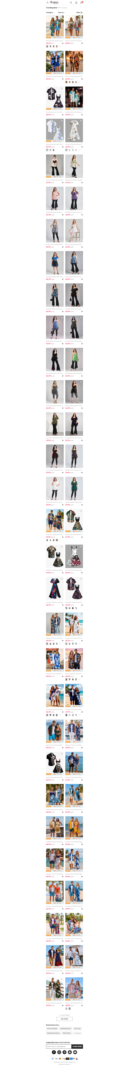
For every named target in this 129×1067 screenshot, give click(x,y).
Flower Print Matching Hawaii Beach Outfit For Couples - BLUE (55, 76)
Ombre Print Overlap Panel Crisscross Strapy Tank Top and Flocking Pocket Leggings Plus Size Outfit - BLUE (55, 244)
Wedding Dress (65, 1028)
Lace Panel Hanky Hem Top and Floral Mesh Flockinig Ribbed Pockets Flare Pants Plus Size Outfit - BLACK (55, 373)
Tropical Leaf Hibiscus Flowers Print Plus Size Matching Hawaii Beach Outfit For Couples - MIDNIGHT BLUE (74, 709)
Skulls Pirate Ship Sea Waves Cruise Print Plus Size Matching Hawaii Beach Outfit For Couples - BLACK (74, 534)
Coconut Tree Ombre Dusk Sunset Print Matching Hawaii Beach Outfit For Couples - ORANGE (74, 76)
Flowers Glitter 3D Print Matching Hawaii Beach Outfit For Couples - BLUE (74, 874)
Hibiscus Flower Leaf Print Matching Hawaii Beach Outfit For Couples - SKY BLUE (74, 970)
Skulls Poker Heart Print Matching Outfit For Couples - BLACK (55, 777)
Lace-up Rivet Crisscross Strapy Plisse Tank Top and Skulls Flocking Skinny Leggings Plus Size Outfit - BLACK (55, 470)
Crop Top (77, 1028)
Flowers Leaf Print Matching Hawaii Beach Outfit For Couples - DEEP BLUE (55, 874)
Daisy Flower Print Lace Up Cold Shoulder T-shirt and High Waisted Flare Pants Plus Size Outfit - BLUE (74, 276)
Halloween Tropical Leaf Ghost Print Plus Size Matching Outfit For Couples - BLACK (74, 602)
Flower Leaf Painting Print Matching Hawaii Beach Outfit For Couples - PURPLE (74, 1003)
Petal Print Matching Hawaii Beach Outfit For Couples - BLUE (55, 970)
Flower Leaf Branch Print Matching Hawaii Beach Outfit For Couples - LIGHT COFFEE (74, 41)
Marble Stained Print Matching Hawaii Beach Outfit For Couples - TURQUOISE (74, 112)
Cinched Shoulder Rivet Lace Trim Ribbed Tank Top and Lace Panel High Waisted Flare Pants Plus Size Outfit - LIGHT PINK (55, 212)
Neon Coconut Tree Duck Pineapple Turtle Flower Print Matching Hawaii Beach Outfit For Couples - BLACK (55, 745)
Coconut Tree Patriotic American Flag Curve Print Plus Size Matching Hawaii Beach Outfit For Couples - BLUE (55, 709)
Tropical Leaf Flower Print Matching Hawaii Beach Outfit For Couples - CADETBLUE (74, 906)
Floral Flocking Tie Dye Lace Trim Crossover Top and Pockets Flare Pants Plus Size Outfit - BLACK (74, 341)
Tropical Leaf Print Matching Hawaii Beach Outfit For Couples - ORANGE (74, 842)
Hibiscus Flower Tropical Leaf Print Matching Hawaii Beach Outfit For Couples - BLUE (55, 674)
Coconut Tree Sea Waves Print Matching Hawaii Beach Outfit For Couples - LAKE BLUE (74, 809)
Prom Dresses (52, 1028)
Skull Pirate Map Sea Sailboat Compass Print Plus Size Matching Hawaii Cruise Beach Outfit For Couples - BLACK (55, 570)
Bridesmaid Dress (53, 1033)
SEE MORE (64, 1019)
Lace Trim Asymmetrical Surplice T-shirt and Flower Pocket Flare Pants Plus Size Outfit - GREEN (55, 438)
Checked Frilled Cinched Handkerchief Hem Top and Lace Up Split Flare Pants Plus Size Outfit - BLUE (55, 309)
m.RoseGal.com (55, 2)
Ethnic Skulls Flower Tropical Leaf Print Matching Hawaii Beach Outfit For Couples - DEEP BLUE (55, 809)
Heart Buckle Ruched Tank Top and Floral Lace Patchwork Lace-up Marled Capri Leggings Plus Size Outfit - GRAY (55, 405)
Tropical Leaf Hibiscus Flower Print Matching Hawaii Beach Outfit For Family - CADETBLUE (55, 534)
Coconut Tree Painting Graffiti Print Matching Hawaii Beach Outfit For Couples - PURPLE (55, 938)
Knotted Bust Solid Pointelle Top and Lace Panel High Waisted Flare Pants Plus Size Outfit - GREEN (74, 373)
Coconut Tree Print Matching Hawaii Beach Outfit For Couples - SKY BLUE (74, 938)
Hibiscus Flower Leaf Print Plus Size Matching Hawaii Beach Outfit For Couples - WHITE (55, 144)
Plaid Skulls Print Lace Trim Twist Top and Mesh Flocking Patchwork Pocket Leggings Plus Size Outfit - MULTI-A (55, 341)
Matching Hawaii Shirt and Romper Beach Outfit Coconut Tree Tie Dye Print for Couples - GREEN (55, 41)
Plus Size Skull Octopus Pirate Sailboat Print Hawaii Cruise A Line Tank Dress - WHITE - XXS (74, 570)
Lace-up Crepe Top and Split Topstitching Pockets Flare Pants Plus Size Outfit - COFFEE (55, 180)
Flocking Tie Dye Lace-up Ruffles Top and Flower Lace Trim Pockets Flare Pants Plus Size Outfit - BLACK (74, 309)
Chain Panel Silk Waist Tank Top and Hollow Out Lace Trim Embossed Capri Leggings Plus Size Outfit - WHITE (74, 244)
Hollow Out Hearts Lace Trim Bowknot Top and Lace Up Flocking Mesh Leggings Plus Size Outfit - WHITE (55, 502)
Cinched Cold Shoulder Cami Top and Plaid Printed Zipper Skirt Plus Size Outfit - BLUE (55, 276)
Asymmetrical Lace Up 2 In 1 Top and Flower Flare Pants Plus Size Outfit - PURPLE (74, 438)
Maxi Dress (66, 1033)
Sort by (61, 12)
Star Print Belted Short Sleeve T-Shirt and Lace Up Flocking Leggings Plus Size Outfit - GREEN (74, 502)
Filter (78, 12)
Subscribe (77, 1046)
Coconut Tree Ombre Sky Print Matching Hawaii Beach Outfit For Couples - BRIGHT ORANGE (55, 906)
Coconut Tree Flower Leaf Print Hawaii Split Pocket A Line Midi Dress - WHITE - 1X (74, 144)
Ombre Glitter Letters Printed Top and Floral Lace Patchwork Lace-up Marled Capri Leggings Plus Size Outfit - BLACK (74, 405)
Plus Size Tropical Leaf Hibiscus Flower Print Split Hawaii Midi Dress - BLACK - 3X (55, 602)
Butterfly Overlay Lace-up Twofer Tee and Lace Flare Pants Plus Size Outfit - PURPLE (74, 212)
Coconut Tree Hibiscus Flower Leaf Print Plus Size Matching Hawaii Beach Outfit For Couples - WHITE (74, 638)
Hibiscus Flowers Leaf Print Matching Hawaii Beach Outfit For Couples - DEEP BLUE (55, 638)
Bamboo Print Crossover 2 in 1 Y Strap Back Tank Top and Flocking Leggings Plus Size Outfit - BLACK (74, 470)
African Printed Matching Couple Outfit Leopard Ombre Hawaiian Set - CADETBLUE (74, 777)
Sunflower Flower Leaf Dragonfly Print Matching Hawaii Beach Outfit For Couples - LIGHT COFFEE (55, 842)
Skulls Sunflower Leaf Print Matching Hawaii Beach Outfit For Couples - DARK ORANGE (74, 674)
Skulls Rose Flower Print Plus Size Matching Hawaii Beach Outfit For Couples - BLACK (55, 112)
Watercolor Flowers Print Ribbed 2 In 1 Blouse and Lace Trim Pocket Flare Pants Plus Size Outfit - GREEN (74, 180)
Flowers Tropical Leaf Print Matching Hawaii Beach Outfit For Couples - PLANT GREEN (55, 1003)
